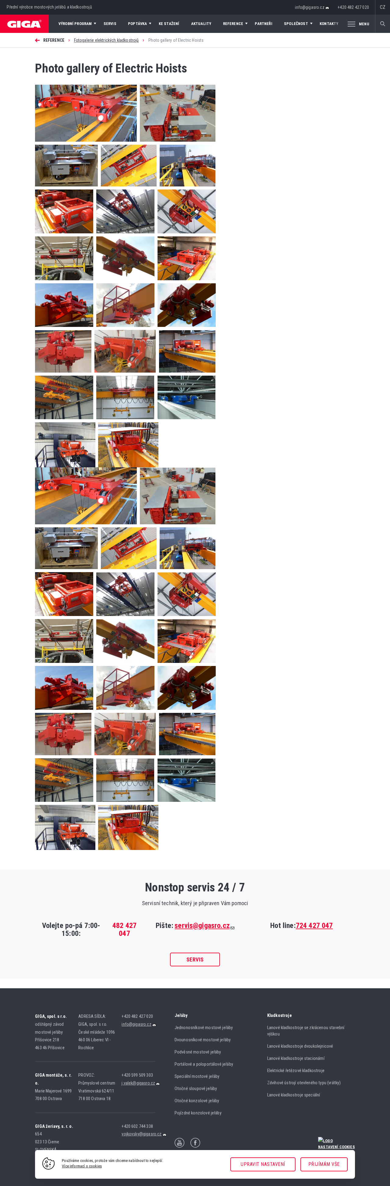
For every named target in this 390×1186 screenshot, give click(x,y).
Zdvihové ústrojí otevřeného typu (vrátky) (304, 1082)
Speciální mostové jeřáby (197, 1076)
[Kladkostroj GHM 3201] (185, 328)
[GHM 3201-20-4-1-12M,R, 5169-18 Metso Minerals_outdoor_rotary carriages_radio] (66, 188)
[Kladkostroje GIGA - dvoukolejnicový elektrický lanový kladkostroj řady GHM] (185, 282)
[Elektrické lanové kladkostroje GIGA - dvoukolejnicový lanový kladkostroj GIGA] (184, 420)
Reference (53, 40)
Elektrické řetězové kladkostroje (295, 1070)
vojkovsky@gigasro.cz (141, 1134)
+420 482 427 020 (353, 7)
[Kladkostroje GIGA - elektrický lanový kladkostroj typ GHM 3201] (123, 282)
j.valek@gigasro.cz (138, 1083)
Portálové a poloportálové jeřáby (204, 1064)
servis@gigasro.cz (202, 925)
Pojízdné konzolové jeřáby (198, 1113)
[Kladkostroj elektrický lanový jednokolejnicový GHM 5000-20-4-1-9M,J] (63, 374)
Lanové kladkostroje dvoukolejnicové (300, 1046)
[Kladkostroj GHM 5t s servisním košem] (123, 328)
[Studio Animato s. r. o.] (336, 1140)
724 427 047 (314, 925)
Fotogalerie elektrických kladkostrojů (106, 40)
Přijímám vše (324, 1164)
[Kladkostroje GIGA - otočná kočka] (123, 235)
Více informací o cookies (82, 1166)
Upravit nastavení (263, 1164)
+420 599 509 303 (137, 1075)
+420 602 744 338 (137, 1126)
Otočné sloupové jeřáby (196, 1088)
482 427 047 (124, 929)
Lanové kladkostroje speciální (293, 1095)
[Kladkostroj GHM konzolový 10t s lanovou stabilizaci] (64, 328)
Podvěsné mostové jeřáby (198, 1052)
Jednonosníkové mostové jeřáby (204, 1027)
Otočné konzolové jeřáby (197, 1100)
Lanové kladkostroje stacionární (295, 1058)
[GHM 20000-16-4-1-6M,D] (123, 374)
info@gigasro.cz (309, 7)
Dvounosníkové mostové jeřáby (203, 1040)
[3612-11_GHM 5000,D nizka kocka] (86, 143)
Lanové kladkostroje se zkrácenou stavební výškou (306, 1031)
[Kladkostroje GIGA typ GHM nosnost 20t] (64, 235)
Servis (195, 959)
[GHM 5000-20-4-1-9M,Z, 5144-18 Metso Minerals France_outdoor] (176, 143)
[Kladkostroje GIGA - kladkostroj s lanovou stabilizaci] (185, 235)
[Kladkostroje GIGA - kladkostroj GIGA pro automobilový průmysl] (64, 282)
